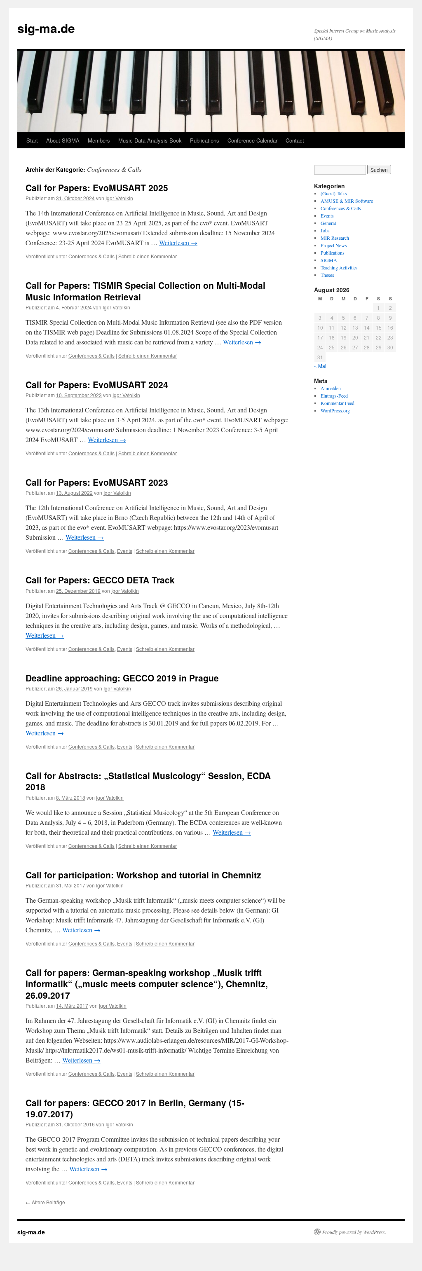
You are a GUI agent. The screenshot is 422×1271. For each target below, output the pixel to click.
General (328, 223)
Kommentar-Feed (337, 403)
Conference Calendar (252, 140)
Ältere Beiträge (45, 1201)
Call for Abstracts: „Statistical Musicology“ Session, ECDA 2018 (148, 781)
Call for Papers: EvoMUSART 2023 (97, 482)
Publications (204, 140)
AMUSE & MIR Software (347, 200)
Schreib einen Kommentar (147, 256)
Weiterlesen (178, 242)
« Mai (320, 365)
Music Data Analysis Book (150, 140)
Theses (327, 275)
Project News (334, 245)
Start (32, 140)
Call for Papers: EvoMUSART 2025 (97, 187)
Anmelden (331, 388)
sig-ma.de (46, 28)
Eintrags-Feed (334, 395)
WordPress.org (335, 410)
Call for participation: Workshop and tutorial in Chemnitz (143, 874)
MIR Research (335, 237)
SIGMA (329, 260)
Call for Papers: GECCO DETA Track (100, 579)
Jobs (325, 230)
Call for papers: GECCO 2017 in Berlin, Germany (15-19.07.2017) (135, 1108)
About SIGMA (63, 140)
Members (99, 140)
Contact (295, 140)
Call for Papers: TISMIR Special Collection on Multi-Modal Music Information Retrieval (145, 290)
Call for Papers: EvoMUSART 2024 (97, 384)
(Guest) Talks (334, 193)
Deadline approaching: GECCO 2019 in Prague (122, 678)
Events (124, 550)
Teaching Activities (339, 267)
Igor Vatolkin (119, 197)
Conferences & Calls (91, 256)
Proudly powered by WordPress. (354, 1232)
